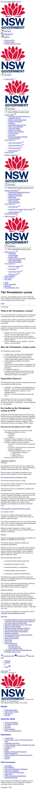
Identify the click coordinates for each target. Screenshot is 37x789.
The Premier (8, 766)
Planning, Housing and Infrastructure (16, 751)
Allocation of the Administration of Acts (13, 613)
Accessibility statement (11, 724)
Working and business (12, 190)
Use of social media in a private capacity (17, 630)
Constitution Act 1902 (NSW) (16, 538)
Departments (6, 734)
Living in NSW (10, 115)
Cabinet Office (9, 738)
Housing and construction (16, 131)
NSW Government (8, 762)
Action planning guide (15, 648)
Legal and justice (13, 133)
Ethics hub (4, 616)
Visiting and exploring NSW (16, 258)
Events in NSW (13, 257)
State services (9, 713)
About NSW (12, 253)
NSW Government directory (13, 731)
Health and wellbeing (14, 130)
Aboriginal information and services (19, 116)
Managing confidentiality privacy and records (18, 624)
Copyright (8, 726)
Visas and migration (14, 138)
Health (7, 750)
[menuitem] (10, 40)
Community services (14, 118)
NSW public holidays (14, 260)
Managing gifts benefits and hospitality (16, 631)
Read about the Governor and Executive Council (15, 508)
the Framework (12, 645)
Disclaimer (8, 727)
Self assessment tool (14, 647)
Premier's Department (11, 753)
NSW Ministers (9, 767)
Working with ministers (11, 638)
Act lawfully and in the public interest (16, 623)
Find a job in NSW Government (14, 772)
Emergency (11, 123)
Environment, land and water (17, 125)
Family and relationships (15, 126)
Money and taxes (13, 201)
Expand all (4, 461)
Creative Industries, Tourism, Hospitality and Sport (20, 745)
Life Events (11, 135)
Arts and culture (13, 255)
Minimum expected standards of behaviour (17, 628)
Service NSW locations (11, 712)
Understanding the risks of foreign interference (18, 635)
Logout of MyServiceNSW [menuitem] (13, 43)
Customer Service (10, 746)
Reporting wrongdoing (11, 633)
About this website (8, 719)
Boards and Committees (12, 771)
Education (8, 748)
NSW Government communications (15, 776)
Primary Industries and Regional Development (18, 755)
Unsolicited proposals (11, 777)
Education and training (15, 121)
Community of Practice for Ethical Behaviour (18, 650)
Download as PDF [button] (7, 656)
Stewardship (8, 640)
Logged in (6, 37)
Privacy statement (10, 729)
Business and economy (15, 194)
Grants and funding (14, 128)
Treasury (7, 758)
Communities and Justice (12, 743)
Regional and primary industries (17, 137)
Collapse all (12, 461)
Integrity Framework (11, 643)
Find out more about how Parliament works (14, 477)
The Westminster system (12, 636)
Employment (12, 197)
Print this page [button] (20, 656)
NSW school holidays (14, 262)
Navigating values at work (12, 652)
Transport (7, 757)
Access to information (11, 722)
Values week (8, 641)
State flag (7, 715)
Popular (4, 706)
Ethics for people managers (13, 626)
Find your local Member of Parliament (16, 769)
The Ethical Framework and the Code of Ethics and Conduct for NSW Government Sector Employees (20, 620)
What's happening (11, 252)
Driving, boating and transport (17, 120)
